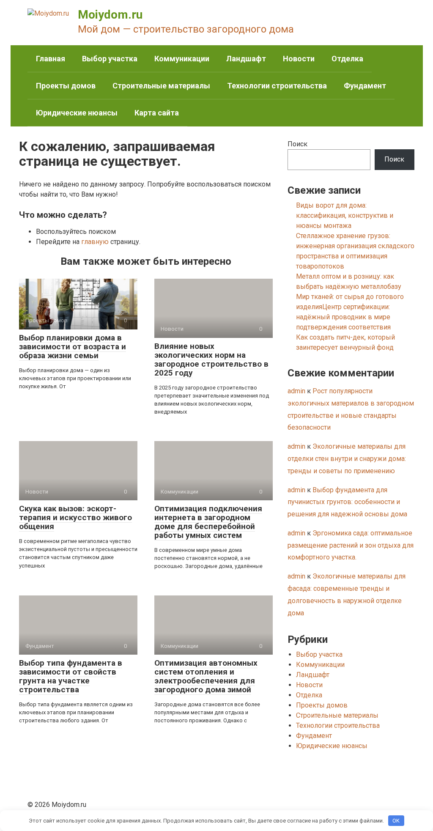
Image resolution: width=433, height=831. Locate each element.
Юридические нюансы (77, 112)
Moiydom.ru (110, 15)
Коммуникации (181, 58)
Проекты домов (66, 85)
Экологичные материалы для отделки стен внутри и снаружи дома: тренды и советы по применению (347, 458)
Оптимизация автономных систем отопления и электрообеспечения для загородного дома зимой (206, 676)
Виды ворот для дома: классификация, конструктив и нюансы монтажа (344, 215)
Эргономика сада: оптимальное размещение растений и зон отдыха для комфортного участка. (351, 545)
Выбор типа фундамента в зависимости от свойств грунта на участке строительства (70, 676)
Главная (50, 58)
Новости (299, 58)
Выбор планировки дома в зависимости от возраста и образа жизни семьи (72, 346)
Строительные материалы (161, 85)
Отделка (347, 58)
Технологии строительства (277, 85)
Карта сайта (156, 112)
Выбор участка (109, 58)
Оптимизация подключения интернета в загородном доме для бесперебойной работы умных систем (208, 522)
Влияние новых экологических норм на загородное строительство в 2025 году (211, 359)
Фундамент (365, 85)
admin (296, 391)
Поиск (297, 144)
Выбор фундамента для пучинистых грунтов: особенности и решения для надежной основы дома (347, 502)
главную (95, 242)
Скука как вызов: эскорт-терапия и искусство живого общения (75, 517)
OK (396, 820)
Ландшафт (246, 58)
